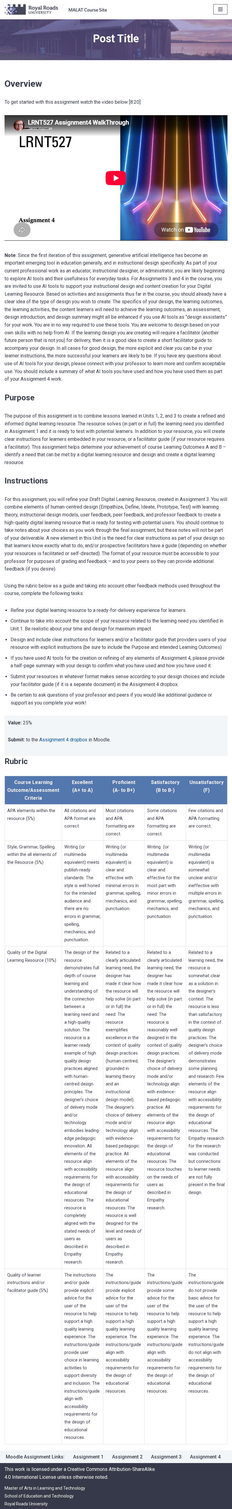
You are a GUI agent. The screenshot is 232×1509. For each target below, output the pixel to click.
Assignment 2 (127, 1457)
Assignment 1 (88, 1457)
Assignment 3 (166, 1457)
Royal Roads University (26, 1503)
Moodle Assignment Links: (35, 1457)
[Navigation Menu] (220, 9)
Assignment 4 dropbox (64, 740)
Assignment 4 (205, 1457)
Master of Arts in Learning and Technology (45, 1488)
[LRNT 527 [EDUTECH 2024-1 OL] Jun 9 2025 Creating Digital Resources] (56, 9)
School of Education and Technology (39, 1496)
